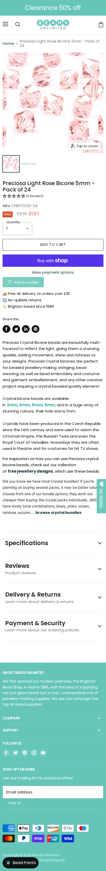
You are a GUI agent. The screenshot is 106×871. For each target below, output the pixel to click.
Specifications (26, 543)
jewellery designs (35, 471)
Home (8, 43)
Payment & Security (42, 626)
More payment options (53, 272)
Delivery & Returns (39, 597)
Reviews (20, 568)
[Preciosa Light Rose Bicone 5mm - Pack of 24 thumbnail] (11, 164)
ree (13, 471)
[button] (53, 196)
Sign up (14, 803)
